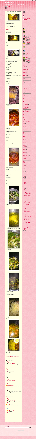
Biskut (23, 82)
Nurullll (9, 410)
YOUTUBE (24, 171)
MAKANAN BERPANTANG (25, 104)
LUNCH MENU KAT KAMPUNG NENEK (27, 200)
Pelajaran (24, 118)
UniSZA (24, 168)
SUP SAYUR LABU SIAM (26, 194)
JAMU (23, 92)
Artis (23, 78)
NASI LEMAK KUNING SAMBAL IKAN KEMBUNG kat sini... (11, 28)
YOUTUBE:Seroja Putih (25, 172)
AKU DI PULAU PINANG (25, 73)
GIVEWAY (24, 89)
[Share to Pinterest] (14, 355)
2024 (24, 176)
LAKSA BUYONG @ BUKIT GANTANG (26, 208)
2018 (24, 181)
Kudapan (24, 97)
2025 (24, 175)
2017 (24, 230)
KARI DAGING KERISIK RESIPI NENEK (27, 215)
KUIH (23, 98)
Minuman (24, 114)
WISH (23, 170)
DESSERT (24, 87)
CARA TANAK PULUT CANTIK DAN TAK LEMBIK (28, 31)
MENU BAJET (24, 110)
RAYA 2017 (24, 140)
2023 (24, 177)
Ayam (23, 79)
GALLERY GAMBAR (25, 88)
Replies (8, 362)
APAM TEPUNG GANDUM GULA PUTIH (28, 46)
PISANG (24, 123)
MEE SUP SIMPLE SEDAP (28, 53)
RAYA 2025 (24, 145)
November (25, 183)
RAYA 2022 (24, 143)
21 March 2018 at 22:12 (13, 363)
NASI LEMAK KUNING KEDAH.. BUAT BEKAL (27, 217)
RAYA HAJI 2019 (24, 149)
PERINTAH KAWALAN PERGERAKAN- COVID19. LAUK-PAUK (26, 121)
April (24, 189)
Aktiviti (24, 65)
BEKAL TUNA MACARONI (26, 219)
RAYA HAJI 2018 (24, 148)
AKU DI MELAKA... (25, 68)
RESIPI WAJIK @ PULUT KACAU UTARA (27, 214)
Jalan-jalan (24, 91)
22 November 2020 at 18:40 (10, 404)
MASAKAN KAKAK (25, 108)
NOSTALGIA (24, 116)
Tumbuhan (24, 165)
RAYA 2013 (24, 138)
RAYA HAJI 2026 (24, 152)
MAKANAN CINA (24, 105)
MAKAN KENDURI (25, 102)
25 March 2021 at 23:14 (12, 410)
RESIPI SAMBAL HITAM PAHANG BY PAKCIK (27, 193)
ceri (23, 84)
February (25, 228)
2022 (24, 178)
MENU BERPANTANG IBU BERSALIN (26, 111)
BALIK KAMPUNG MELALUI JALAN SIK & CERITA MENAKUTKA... (27, 209)
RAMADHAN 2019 (24, 129)
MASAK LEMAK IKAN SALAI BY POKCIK (27, 197)
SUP (23, 161)
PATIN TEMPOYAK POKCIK (26, 203)
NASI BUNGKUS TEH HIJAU (26, 220)
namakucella (9, 2)
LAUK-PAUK (24, 100)
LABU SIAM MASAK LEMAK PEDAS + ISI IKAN (27, 202)
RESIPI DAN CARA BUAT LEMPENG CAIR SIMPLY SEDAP (28, 28)
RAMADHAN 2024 (24, 132)
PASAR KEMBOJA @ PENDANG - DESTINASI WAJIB (27, 195)
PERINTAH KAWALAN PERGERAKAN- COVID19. (26, 120)
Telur (23, 164)
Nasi (11, 356)
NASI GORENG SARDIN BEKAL (27, 218)
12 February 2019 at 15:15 (14, 400)
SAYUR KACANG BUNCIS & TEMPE (27, 216)
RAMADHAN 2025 (24, 133)
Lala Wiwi (8, 396)
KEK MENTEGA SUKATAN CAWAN (28, 42)
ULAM (23, 167)
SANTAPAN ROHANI (25, 158)
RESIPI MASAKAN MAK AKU (26, 154)
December (25, 182)
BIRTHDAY (24, 81)
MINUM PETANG (24, 113)
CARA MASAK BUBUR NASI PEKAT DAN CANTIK (28, 60)
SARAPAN (24, 159)
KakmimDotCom (25, 19)
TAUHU (24, 162)
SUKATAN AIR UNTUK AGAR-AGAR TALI (28, 35)
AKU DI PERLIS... (24, 71)
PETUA (24, 122)
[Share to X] (13, 355)
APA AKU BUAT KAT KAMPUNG (27, 192)
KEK (23, 94)
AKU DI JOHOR (24, 66)
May (24, 188)
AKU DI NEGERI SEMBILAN (25, 69)
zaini (7, 404)
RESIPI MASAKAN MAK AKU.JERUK (26, 156)
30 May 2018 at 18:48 (13, 371)
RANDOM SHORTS (25, 136)
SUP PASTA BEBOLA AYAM (26, 210)
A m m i (24, 16)
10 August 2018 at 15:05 (12, 385)
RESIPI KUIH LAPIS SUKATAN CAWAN (27, 49)
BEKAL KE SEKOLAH (9, 356)
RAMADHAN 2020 (24, 130)
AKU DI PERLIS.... (24, 72)
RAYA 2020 (24, 142)
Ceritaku (24, 85)
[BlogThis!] (12, 355)
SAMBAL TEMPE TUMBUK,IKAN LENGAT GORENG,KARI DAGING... (27, 222)
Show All (30, 22)
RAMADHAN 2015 (24, 126)
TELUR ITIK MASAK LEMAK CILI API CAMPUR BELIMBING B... (27, 204)
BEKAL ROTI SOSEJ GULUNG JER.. (27, 211)
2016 (24, 231)
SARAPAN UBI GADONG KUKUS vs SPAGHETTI (27, 206)
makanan (24, 103)
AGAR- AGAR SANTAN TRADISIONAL (28, 57)
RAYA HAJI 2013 (24, 146)
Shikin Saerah (8, 385)
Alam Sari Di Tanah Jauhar (26, 21)
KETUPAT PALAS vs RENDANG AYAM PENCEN (27, 201)
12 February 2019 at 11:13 (11, 396)
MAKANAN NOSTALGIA (25, 107)
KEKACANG (24, 95)
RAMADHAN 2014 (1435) (25, 125)
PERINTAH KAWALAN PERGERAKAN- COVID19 (26, 119)
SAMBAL (18, 356)
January (25, 229)
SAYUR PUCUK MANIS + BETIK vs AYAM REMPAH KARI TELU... (27, 225)
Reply (7, 361)
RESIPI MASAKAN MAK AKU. (14, 356)
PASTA (24, 117)
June (24, 187)
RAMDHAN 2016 (24, 135)
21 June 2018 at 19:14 (13, 380)
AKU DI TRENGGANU (25, 76)
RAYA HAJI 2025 (24, 151)
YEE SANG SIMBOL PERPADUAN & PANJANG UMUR (27, 227)
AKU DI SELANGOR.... (25, 75)
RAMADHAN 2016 (24, 127)
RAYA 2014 (24, 139)
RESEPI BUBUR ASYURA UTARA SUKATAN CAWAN (28, 38)
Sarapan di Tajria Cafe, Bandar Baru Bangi (27, 18)
